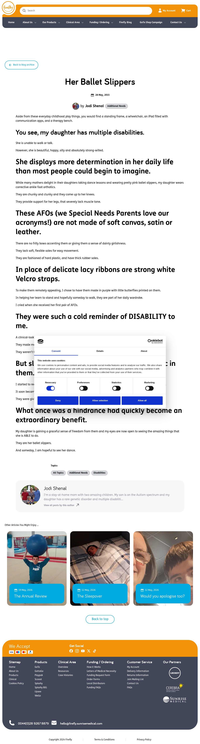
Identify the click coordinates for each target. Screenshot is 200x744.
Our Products (49, 22)
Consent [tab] (56, 351)
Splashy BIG (41, 687)
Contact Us (176, 22)
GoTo (37, 667)
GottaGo (39, 671)
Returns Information (137, 675)
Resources (63, 671)
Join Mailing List (135, 679)
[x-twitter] (88, 652)
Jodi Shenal (94, 106)
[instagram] (77, 652)
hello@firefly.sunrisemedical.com (81, 723)
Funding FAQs (94, 687)
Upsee (38, 692)
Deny (58, 400)
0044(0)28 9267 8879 (33, 723)
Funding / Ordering (99, 22)
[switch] (83, 388)
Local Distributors (96, 683)
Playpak (39, 675)
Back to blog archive (23, 65)
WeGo (38, 696)
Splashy (39, 683)
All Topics (58, 473)
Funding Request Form (98, 675)
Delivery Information (138, 671)
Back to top (100, 619)
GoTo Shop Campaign (151, 22)
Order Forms (93, 679)
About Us (28, 22)
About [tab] (144, 351)
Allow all (142, 400)
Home (11, 22)
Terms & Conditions (104, 740)
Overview (63, 667)
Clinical (12, 679)
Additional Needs (116, 106)
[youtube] (83, 652)
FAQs (129, 687)
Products (13, 675)
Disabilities (99, 473)
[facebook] (71, 652)
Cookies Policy (16, 683)
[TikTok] (94, 652)
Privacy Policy (144, 740)
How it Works (94, 667)
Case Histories (65, 675)
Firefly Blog (125, 22)
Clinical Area (73, 22)
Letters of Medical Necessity (101, 671)
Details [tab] (100, 351)
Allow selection (100, 400)
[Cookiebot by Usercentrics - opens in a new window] (150, 341)
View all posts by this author (59, 505)
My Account (169, 11)
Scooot (38, 679)
